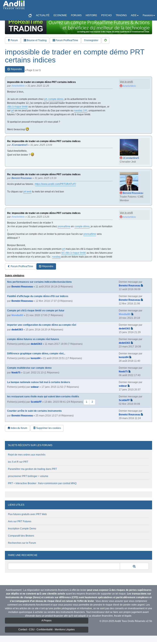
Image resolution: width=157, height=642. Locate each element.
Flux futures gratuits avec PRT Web (27, 514)
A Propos (46, 620)
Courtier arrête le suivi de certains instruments (34, 410)
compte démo (55, 99)
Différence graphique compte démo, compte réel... (36, 353)
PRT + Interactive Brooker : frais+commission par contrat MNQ (42, 483)
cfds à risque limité (17, 106)
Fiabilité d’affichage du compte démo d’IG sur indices (37, 296)
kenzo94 (35, 358)
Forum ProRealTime (66, 40)
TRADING (121, 15)
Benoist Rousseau (22, 286)
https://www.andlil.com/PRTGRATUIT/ (55, 184)
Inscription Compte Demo (22, 528)
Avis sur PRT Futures (19, 521)
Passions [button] (148, 15)
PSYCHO (106, 15)
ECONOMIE (60, 15)
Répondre (16, 69)
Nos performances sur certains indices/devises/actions (39, 281)
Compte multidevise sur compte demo (29, 367)
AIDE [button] (134, 15)
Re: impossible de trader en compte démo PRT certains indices (44, 141)
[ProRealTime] (78, 25)
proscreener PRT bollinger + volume (28, 476)
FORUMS (76, 15)
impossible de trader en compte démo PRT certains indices (74, 56)
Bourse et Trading (36, 40)
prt (45, 99)
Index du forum (18, 428)
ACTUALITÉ (42, 15)
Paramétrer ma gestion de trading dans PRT (32, 469)
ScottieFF (36, 401)
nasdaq (56, 256)
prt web (27, 191)
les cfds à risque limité (73, 252)
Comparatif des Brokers (21, 535)
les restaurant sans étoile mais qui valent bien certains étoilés (43, 396)
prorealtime (64, 226)
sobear (35, 386)
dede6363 (17, 329)
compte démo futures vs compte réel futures (33, 339)
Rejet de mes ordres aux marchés (26, 454)
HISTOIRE (91, 15)
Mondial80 (17, 315)
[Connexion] (105, 40)
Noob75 (15, 372)
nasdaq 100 (80, 110)
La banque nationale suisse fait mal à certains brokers (38, 382)
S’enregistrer (91, 40)
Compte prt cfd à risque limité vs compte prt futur (35, 310)
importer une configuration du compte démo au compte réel (41, 324)
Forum (14, 40)
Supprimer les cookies (48, 428)
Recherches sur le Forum (22, 542)
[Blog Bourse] (14, 5)
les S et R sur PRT (18, 461)
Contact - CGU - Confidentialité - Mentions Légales (46, 629)
